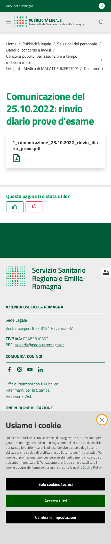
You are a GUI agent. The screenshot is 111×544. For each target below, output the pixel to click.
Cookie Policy (92, 467)
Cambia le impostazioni (55, 517)
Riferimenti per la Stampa (28, 390)
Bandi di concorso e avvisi (28, 50)
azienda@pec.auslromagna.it (39, 345)
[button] (102, 22)
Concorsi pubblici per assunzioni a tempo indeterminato (41, 59)
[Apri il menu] (9, 22)
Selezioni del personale (77, 44)
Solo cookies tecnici (55, 484)
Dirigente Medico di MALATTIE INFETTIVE (42, 68)
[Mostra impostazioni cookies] (106, 272)
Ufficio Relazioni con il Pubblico (32, 384)
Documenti (93, 68)
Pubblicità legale (36, 44)
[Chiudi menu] (92, 10)
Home (11, 44)
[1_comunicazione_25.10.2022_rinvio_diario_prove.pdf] (16, 157)
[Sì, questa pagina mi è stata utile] (14, 206)
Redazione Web (19, 396)
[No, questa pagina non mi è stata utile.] (34, 206)
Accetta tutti (55, 501)
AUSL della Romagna (19, 6)
